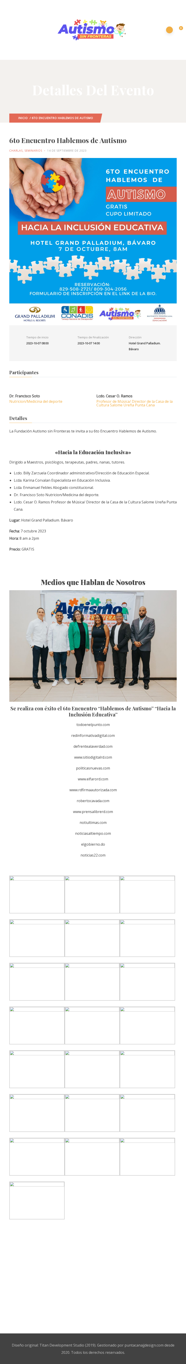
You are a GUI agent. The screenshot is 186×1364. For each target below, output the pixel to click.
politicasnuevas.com (93, 768)
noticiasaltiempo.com (93, 833)
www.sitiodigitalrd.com (93, 757)
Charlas (16, 151)
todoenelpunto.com (93, 724)
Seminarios (33, 151)
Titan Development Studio (61, 1345)
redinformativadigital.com (93, 735)
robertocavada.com (93, 800)
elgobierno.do (93, 844)
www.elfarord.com (93, 779)
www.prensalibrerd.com (93, 811)
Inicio (23, 118)
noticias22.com (93, 855)
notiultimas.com (93, 822)
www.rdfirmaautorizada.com (93, 789)
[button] (178, 30)
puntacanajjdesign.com (144, 1345)
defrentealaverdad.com (93, 746)
